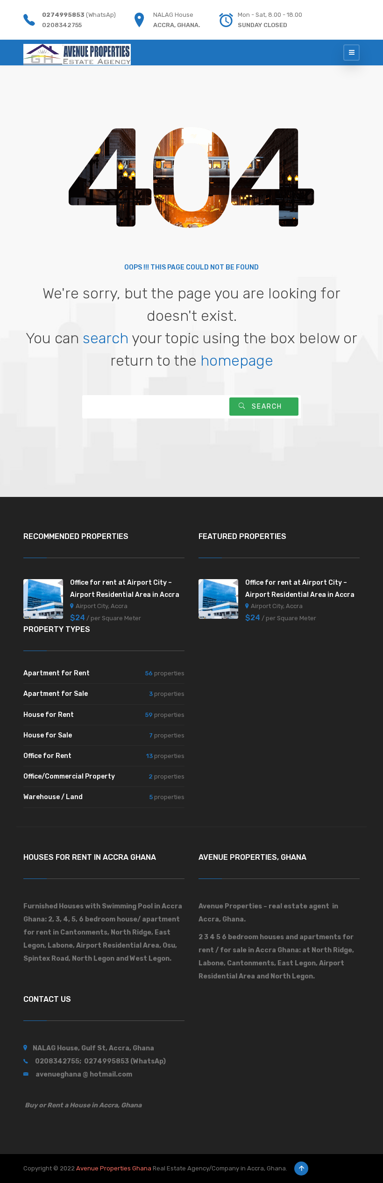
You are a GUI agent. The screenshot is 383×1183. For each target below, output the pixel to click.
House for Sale (47, 735)
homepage (236, 360)
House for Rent (48, 715)
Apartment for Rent (56, 673)
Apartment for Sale (55, 694)
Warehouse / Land (53, 797)
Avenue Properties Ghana (113, 1168)
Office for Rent (47, 756)
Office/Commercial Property (69, 776)
